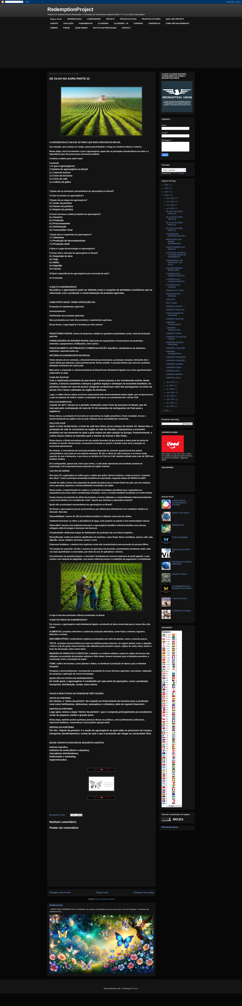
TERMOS (54, 28)
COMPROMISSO (94, 19)
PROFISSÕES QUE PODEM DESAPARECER (174, 241)
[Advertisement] (121, 49)
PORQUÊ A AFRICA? (174, 306)
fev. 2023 (170, 403)
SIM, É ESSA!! (171, 303)
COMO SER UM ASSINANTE (177, 23)
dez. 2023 (171, 198)
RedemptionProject (70, 9)
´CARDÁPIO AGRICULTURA (173, 329)
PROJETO (110, 19)
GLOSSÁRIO (103, 23)
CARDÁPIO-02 (154, 23)
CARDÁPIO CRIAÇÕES (175, 360)
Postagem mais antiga (144, 892)
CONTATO (126, 28)
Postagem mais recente (59, 892)
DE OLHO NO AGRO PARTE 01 (174, 229)
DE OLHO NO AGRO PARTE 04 (174, 212)
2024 (166, 192)
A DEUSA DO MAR (179, 598)
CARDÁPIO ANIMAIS (174, 374)
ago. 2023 (171, 382)
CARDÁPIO (138, 23)
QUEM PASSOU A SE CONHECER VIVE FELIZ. (174, 262)
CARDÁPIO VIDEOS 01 (175, 310)
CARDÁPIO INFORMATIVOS (173, 352)
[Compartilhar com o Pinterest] (81, 815)
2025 (166, 188)
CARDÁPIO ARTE (173, 371)
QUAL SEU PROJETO (175, 19)
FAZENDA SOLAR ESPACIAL (173, 295)
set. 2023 (170, 208)
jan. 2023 (170, 406)
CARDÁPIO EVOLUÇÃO (175, 348)
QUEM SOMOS (81, 28)
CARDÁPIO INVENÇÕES (176, 357)
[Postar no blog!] (74, 815)
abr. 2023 (171, 396)
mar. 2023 (171, 399)
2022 (166, 411)
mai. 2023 (171, 392)
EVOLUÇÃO (68, 23)
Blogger (135, 988)
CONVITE (54, 23)
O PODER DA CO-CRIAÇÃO (173, 286)
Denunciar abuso (170, 827)
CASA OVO (170, 299)
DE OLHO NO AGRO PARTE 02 (174, 224)
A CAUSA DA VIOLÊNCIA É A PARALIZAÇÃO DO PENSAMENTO (176, 255)
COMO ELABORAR (180, 537)
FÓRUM (66, 28)
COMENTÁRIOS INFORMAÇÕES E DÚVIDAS (179, 503)
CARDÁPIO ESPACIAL (175, 319)
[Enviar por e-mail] (71, 815)
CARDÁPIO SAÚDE (174, 333)
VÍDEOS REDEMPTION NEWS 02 (175, 248)
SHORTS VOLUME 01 (181, 513)
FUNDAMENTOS (86, 23)
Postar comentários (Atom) (105, 899)
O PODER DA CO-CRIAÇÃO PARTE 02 (175, 280)
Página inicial (56, 19)
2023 (166, 195)
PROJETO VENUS (179, 574)
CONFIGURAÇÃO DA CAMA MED (174, 314)
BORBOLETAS (56, 905)
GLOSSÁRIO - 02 (121, 23)
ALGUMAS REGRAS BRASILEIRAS (174, 269)
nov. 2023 (171, 202)
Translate (180, 173)
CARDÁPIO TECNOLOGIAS (173, 323)
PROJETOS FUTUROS (151, 19)
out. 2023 (171, 205)
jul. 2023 (170, 385)
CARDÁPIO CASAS (173, 367)
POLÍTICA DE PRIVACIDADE (104, 28)
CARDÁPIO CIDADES (174, 364)
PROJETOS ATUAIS (128, 19)
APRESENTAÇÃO (74, 19)
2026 (166, 185)
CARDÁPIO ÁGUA (173, 378)
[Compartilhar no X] (76, 815)
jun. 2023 (170, 389)
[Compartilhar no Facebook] (78, 815)
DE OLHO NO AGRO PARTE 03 (174, 218)
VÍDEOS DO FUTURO (175, 290)
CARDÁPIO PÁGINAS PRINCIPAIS (174, 343)
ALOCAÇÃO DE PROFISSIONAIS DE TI (176, 235)
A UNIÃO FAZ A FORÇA (181, 611)
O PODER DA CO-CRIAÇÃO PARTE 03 (175, 275)
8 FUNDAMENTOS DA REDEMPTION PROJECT (182, 587)
